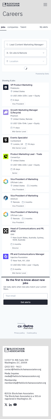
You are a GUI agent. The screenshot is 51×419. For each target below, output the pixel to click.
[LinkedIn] (10, 405)
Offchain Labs (16, 182)
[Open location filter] (43, 61)
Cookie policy (32, 333)
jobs (3, 27)
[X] (6, 405)
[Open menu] (45, 4)
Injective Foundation (19, 257)
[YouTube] (15, 405)
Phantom (14, 116)
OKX (12, 234)
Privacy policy (19, 333)
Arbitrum (14, 199)
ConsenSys (15, 157)
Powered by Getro (42, 74)
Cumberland (15, 141)
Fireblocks (14, 88)
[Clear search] (43, 44)
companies (12, 27)
